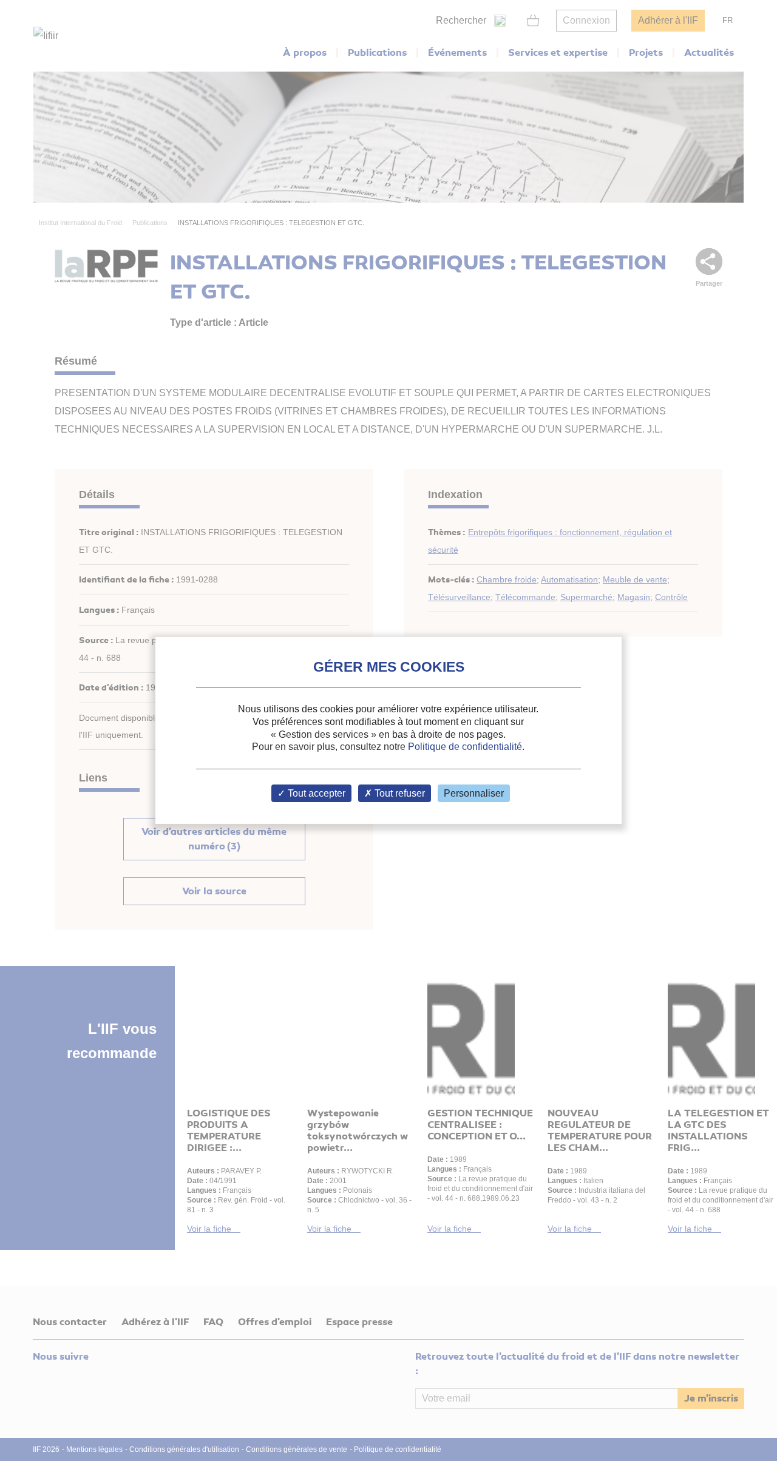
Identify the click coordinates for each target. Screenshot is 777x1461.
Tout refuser (398, 793)
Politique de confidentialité (465, 746)
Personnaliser (474, 793)
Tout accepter (315, 793)
